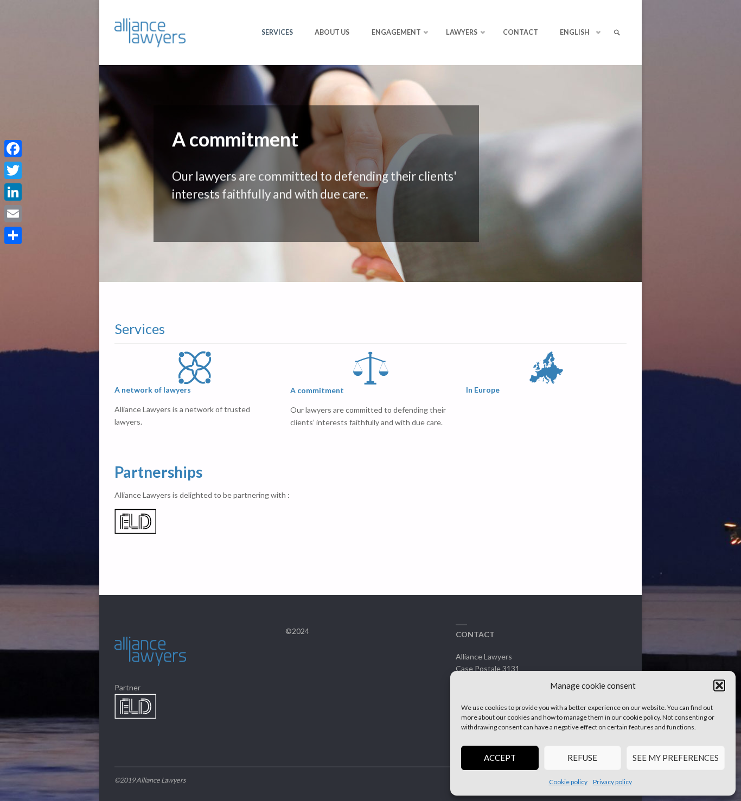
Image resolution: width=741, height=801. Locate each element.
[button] (719, 685)
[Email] (13, 214)
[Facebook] (13, 148)
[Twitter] (13, 170)
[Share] (13, 235)
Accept (500, 757)
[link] (616, 33)
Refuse (582, 757)
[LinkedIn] (13, 192)
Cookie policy (568, 782)
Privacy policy (612, 782)
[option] (370, 173)
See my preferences (676, 757)
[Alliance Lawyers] (150, 32)
